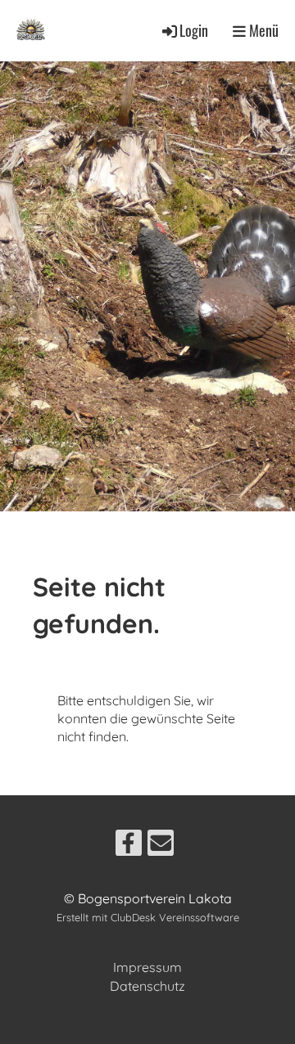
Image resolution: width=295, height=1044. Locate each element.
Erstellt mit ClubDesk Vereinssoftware (148, 917)
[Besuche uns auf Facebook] (129, 846)
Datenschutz (147, 986)
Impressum (147, 967)
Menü (262, 30)
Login (193, 30)
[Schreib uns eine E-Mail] (161, 846)
